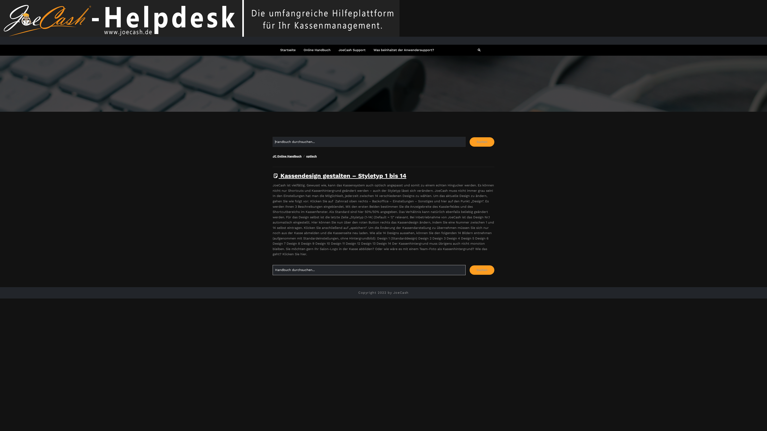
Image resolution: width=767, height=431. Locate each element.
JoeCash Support (352, 50)
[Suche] (479, 50)
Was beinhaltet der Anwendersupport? (404, 50)
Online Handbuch (317, 50)
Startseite (288, 50)
